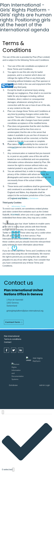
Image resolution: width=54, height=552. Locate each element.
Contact (7, 342)
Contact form (12, 322)
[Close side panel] (3, 412)
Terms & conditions (12, 339)
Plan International (11, 336)
